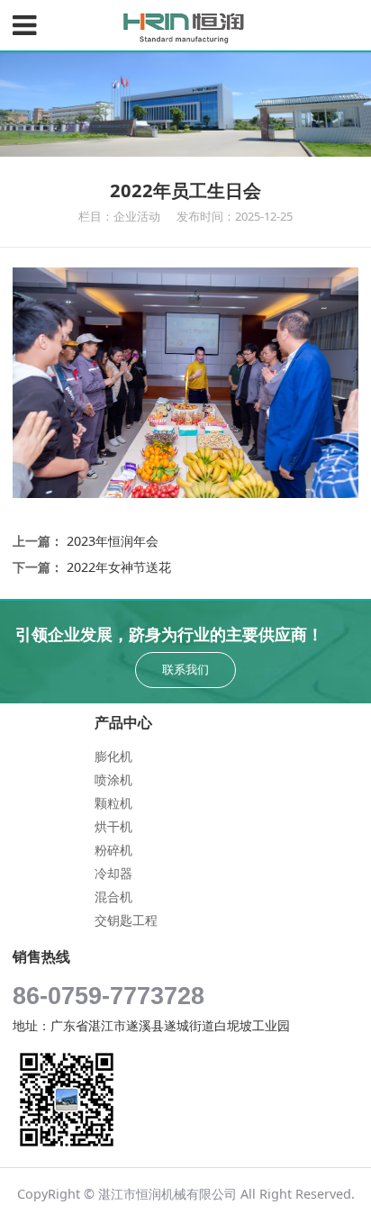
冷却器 (113, 873)
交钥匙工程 (126, 920)
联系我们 (185, 669)
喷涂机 (113, 779)
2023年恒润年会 (112, 540)
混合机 (113, 896)
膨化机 (113, 756)
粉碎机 (113, 849)
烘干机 (113, 826)
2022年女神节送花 (119, 566)
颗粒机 (113, 802)
